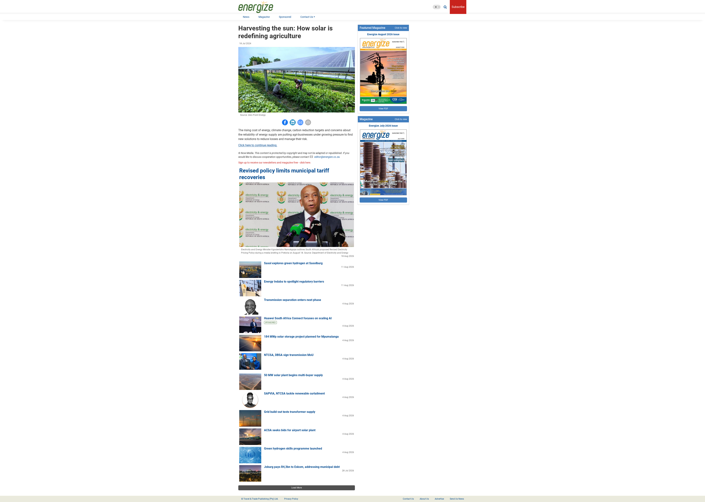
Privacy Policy (291, 499)
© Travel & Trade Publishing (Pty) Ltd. (259, 499)
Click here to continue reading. (257, 145)
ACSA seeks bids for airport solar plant (289, 430)
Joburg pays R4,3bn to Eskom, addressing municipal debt (302, 467)
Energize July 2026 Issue (383, 125)
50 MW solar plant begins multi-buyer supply (293, 375)
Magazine (264, 16)
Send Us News (457, 499)
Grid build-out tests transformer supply (289, 412)
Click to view (401, 28)
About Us (424, 499)
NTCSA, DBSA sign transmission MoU (289, 355)
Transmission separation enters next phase (292, 300)
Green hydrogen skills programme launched (293, 448)
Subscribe (458, 7)
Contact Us (306, 16)
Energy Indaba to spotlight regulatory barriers (294, 281)
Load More (296, 487)
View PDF (383, 108)
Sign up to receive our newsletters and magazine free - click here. (274, 162)
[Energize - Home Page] (259, 7)
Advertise (439, 499)
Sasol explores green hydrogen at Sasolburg (293, 263)
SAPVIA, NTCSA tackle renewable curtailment (294, 393)
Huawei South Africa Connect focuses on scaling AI (298, 318)
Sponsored (285, 16)
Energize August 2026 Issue (383, 34)
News (246, 16)
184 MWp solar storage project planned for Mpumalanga (301, 336)
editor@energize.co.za (326, 156)
